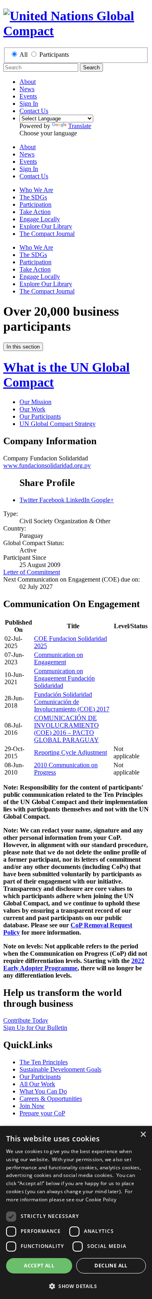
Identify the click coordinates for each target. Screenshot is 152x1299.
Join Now (32, 1105)
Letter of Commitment (31, 572)
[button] (76, 1286)
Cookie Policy (101, 1199)
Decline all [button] (110, 1265)
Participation (35, 204)
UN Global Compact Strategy (57, 423)
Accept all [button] (39, 1265)
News (26, 89)
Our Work (32, 409)
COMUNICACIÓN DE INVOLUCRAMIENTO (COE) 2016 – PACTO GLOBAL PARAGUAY (66, 729)
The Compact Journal (47, 233)
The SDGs (33, 197)
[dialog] (76, 1212)
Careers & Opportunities (50, 1098)
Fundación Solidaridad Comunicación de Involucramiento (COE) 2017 (71, 702)
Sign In (28, 103)
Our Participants (40, 416)
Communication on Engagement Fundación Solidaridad (64, 678)
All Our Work (37, 1084)
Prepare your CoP (42, 1113)
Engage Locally (39, 219)
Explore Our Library (45, 226)
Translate (79, 125)
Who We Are (36, 189)
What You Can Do (43, 1091)
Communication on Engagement (58, 658)
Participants (54, 54)
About (27, 81)
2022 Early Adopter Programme (73, 964)
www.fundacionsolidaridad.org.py (47, 465)
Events (28, 96)
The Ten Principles (43, 1062)
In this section (23, 347)
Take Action (35, 211)
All (23, 54)
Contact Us (33, 110)
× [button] (143, 1135)
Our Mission (35, 401)
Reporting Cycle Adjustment (70, 752)
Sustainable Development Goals (60, 1069)
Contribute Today (25, 1020)
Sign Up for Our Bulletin (35, 1027)
